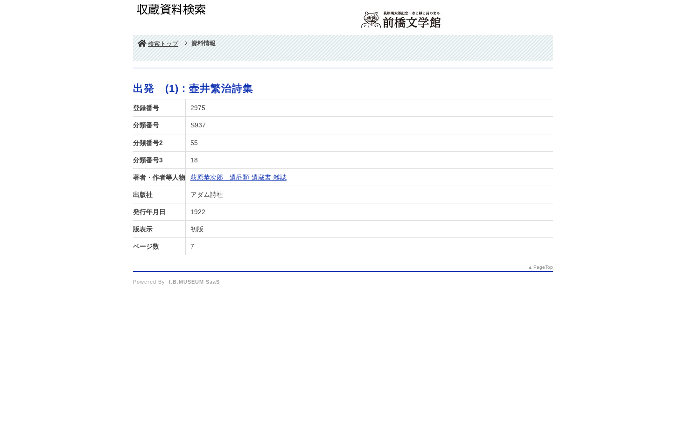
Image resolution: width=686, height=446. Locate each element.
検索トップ (163, 43)
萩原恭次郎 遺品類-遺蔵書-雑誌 (238, 177)
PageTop (543, 267)
